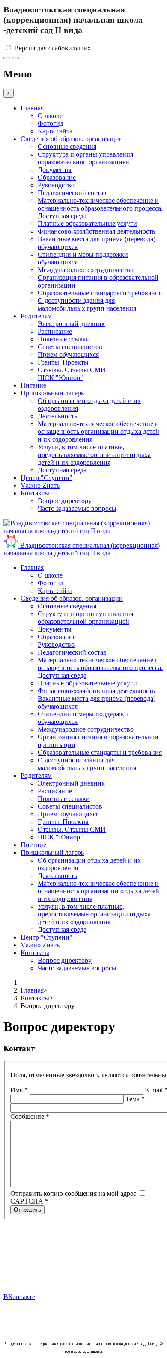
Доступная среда (62, 470)
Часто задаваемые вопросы (77, 508)
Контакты (35, 493)
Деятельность (57, 416)
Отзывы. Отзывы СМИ (72, 370)
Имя (19, 1090)
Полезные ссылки (64, 339)
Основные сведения (67, 146)
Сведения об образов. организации (72, 138)
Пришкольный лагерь (52, 393)
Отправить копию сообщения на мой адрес (73, 1193)
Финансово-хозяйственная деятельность (96, 231)
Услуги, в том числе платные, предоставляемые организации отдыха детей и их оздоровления (94, 454)
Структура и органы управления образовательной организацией (85, 158)
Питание (33, 385)
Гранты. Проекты (63, 362)
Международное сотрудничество (86, 269)
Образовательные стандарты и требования (100, 293)
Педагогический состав (72, 192)
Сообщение (29, 1116)
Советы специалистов (70, 346)
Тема (135, 1099)
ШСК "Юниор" (60, 377)
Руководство (56, 185)
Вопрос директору (65, 500)
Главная (32, 108)
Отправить (27, 1210)
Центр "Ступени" (46, 477)
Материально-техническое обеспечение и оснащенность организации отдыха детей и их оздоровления (98, 431)
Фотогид (50, 123)
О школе (50, 115)
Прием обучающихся (68, 354)
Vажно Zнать (40, 485)
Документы (55, 169)
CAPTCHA (29, 1201)
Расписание (55, 331)
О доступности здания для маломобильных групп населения (87, 304)
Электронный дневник (71, 323)
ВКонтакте (19, 1296)
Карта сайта (55, 131)
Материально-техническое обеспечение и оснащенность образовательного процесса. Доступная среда (100, 208)
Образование (57, 177)
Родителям (36, 316)
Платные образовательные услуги (87, 223)
